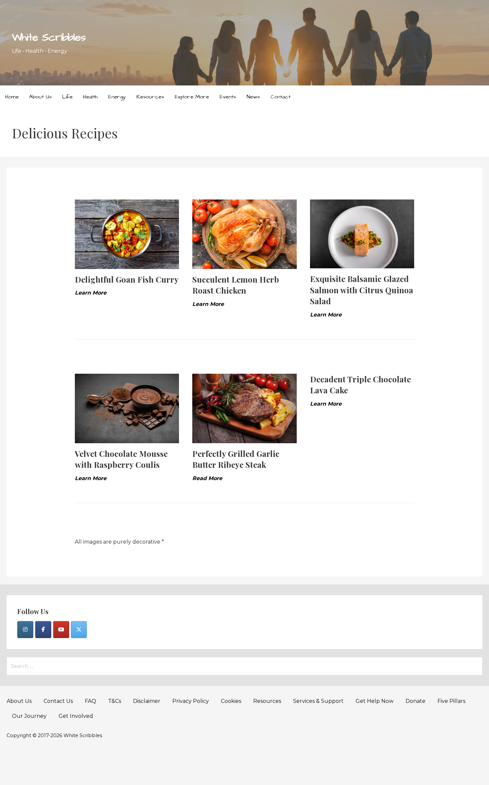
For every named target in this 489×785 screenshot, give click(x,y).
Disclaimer (146, 701)
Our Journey (29, 716)
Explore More (192, 96)
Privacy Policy (190, 701)
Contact (280, 96)
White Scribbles (48, 37)
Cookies (231, 701)
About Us (40, 96)
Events (228, 96)
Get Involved (76, 716)
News (253, 96)
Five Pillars (451, 701)
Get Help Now (375, 701)
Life (67, 96)
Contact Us (58, 701)
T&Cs (114, 701)
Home (12, 96)
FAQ (90, 701)
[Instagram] (25, 629)
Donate (415, 701)
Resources (150, 96)
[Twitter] (79, 629)
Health (90, 96)
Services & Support (318, 701)
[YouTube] (61, 629)
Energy (117, 96)
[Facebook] (43, 629)
